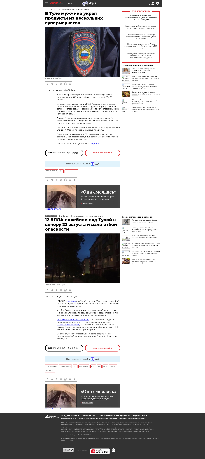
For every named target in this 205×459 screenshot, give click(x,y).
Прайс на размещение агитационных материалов (98, 418)
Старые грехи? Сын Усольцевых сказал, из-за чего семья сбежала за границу (145, 109)
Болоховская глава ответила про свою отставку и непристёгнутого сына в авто (141, 37)
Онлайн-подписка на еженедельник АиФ (115, 416)
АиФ (60, 78)
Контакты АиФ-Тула (68, 418)
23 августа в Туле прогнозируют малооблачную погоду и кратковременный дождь (141, 56)
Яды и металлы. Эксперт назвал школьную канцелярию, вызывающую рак (144, 70)
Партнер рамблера (81, 450)
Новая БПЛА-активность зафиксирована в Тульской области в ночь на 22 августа (141, 18)
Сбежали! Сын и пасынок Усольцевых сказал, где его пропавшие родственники (146, 102)
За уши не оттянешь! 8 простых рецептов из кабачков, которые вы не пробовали (146, 94)
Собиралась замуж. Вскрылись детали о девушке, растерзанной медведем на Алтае (144, 86)
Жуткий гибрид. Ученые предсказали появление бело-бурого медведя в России (146, 245)
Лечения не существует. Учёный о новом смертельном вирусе (144, 221)
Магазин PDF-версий (89, 416)
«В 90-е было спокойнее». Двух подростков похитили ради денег (144, 236)
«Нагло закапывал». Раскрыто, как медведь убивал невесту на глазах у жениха (145, 78)
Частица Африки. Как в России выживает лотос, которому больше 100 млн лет (145, 230)
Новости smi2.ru (53, 209)
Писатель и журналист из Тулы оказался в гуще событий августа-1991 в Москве (141, 46)
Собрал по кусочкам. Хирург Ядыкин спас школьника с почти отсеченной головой (146, 253)
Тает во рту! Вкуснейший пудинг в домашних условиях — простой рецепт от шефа (144, 261)
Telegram (94, 143)
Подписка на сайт (140, 416)
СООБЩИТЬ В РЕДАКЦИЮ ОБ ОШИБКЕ (132, 418)
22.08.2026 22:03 (51, 216)
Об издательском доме (70, 416)
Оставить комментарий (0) (102, 153)
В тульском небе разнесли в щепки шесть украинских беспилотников (140, 27)
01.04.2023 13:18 (50, 10)
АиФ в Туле (61, 285)
